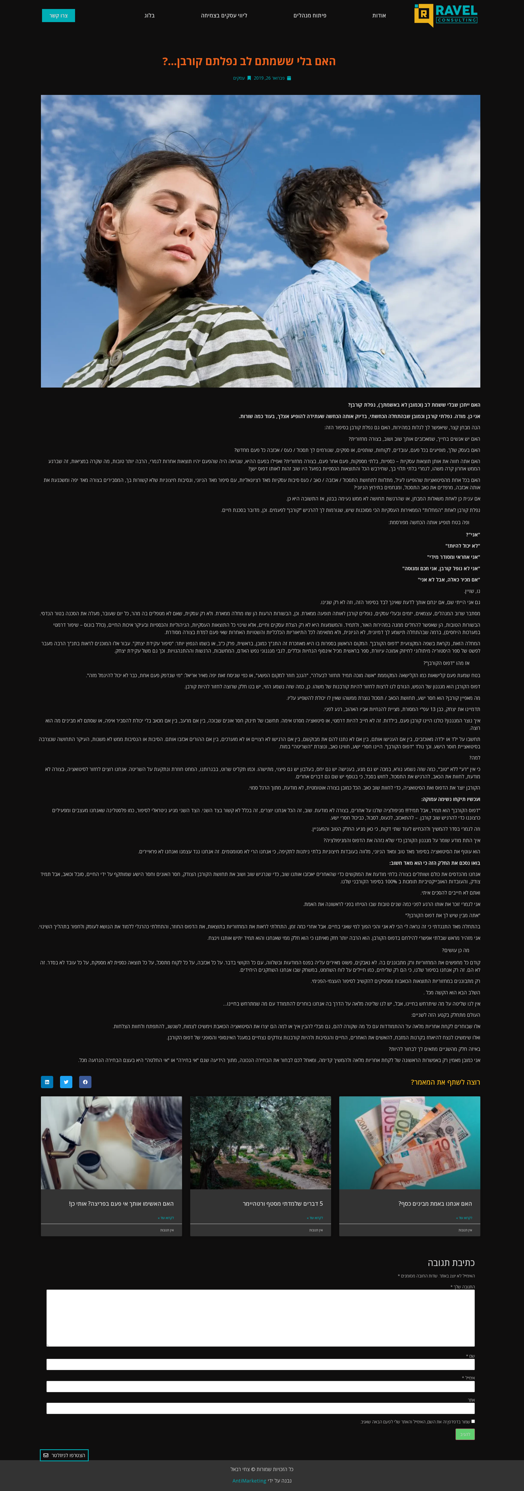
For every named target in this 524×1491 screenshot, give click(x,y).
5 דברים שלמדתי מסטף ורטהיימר (283, 1203)
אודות (379, 15)
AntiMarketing (249, 1480)
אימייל (468, 1378)
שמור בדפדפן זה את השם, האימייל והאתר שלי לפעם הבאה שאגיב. (415, 1422)
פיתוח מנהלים (309, 15)
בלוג (149, 15)
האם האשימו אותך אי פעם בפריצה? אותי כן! (121, 1203)
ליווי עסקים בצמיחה (224, 15)
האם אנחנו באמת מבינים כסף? (435, 1203)
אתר (471, 1400)
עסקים (239, 78)
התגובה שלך (462, 1287)
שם (470, 1356)
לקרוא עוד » (464, 1218)
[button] (85, 1082)
